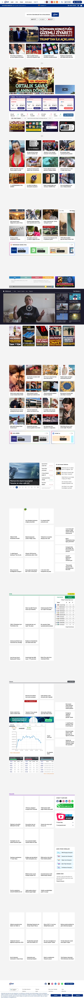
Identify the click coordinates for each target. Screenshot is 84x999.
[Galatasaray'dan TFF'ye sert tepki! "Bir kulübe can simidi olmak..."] (47, 601)
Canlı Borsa (71, 681)
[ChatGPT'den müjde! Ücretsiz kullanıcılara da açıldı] (24, 93)
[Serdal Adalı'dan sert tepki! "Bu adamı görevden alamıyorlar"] (14, 93)
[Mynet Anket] (57, 2)
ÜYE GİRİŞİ (68, 2)
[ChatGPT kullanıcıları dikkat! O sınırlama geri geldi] (60, 558)
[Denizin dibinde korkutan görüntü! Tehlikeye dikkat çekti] (50, 162)
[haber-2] (29, 336)
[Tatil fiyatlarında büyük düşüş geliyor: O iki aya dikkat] (17, 93)
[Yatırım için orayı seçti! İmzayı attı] (47, 817)
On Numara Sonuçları (67, 867)
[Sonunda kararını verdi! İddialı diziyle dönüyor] (47, 867)
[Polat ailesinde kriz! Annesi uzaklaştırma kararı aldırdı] (17, 403)
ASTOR (42, 771)
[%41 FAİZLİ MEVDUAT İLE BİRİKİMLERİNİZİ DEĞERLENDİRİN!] (35, 93)
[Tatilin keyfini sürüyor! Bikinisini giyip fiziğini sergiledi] (31, 883)
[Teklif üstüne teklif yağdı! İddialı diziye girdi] (47, 801)
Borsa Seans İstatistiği (53, 989)
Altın (42, 725)
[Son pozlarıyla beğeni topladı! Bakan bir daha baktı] (31, 834)
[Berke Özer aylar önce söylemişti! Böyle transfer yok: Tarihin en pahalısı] (41, 93)
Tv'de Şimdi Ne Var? (61, 825)
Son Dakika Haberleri (26, 989)
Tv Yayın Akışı (59, 822)
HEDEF (26, 769)
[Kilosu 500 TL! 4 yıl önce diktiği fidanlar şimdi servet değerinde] (50, 917)
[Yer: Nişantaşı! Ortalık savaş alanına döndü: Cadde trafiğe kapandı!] (16, 93)
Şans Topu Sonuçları (66, 863)
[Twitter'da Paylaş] (67, 880)
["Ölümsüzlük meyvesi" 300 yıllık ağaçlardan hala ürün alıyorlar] (60, 567)
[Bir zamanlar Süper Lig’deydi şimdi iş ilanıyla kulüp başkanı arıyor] (67, 145)
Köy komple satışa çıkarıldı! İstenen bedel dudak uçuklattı (69, 706)
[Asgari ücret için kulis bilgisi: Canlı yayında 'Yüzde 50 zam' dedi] (42, 93)
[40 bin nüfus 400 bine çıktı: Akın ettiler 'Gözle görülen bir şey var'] (39, 93)
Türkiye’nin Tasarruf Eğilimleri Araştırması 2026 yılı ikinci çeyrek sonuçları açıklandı (16, 943)
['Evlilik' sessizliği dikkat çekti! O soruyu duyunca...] (47, 883)
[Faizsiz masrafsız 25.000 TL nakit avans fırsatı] (23, 93)
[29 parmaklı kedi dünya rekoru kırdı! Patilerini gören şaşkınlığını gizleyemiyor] (50, 93)
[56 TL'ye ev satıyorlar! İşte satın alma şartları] (50, 370)
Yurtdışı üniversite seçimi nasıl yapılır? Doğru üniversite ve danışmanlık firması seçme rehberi (67, 943)
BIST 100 (14, 727)
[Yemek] (52, 2)
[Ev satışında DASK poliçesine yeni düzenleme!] (47, 513)
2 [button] (13, 487)
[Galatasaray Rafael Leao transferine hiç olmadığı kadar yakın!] (11, 93)
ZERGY (11, 763)
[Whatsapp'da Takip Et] (72, 801)
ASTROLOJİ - (51, 125)
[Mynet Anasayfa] (6, 1)
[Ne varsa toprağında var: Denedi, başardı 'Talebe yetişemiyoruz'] (50, 934)
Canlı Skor (71, 594)
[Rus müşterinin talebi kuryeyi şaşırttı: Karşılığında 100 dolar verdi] (51, 93)
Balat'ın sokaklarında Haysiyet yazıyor (49, 958)
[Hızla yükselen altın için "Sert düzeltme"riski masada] (26, 93)
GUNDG (26, 763)
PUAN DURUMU (60, 597)
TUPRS (42, 769)
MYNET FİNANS (17, 118)
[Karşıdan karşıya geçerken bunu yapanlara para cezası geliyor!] (33, 214)
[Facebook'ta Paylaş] (64, 880)
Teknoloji (37, 989)
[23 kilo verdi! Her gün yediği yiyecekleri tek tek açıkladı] (29, 93)
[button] (2, 2)
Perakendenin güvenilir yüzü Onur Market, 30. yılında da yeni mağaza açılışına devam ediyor (32, 943)
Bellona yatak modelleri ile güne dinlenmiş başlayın (67, 925)
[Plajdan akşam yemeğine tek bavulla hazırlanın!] (67, 370)
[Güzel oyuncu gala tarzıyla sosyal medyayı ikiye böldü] (17, 378)
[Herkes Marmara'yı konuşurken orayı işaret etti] (30, 93)
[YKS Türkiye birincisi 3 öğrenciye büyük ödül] (45, 93)
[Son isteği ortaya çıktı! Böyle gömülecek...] (33, 93)
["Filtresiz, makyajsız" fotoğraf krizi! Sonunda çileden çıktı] (31, 801)
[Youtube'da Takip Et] (69, 801)
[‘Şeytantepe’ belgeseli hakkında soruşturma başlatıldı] (13, 93)
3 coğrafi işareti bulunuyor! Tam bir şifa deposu (69, 724)
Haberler (24, 991)
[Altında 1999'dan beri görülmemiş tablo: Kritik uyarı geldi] (31, 546)
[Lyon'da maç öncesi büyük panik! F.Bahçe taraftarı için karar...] (16, 650)
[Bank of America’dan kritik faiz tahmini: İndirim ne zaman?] (31, 79)
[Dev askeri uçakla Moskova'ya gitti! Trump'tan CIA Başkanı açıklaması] (42, 34)
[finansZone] (65, 282)
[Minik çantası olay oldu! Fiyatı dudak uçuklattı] (47, 842)
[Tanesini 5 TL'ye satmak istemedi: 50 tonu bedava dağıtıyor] (50, 145)
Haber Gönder (70, 983)
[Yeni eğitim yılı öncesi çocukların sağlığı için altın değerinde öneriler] (33, 231)
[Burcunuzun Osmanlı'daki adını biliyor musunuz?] (67, 386)
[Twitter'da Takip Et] (60, 801)
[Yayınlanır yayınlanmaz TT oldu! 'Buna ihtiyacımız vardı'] (16, 850)
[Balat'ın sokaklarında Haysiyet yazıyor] (50, 950)
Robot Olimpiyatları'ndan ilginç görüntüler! (70, 540)
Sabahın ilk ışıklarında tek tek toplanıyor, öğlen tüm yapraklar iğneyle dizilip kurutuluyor (70, 744)
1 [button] (10, 487)
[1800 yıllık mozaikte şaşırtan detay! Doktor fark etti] (67, 222)
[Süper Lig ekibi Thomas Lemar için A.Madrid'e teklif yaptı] (31, 601)
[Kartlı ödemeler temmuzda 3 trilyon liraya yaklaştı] (16, 950)
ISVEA (11, 771)
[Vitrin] (49, 2)
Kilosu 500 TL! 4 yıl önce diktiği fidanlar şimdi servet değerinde (50, 926)
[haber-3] (42, 336)
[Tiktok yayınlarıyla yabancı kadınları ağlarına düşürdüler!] (50, 386)
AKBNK (42, 765)
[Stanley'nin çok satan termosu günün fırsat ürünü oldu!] (33, 419)
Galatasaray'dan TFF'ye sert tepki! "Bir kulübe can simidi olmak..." (19, 5)
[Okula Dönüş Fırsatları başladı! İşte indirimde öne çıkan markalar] (33, 386)
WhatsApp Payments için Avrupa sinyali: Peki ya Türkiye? (33, 926)
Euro (36, 725)
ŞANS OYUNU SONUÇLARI (63, 849)
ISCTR (42, 767)
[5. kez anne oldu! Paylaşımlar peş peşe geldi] (47, 554)
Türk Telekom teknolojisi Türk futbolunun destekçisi (67, 958)
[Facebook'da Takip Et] (57, 801)
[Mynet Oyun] (33, 126)
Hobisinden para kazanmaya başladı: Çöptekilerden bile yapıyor (33, 959)
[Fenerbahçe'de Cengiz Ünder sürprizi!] (47, 93)
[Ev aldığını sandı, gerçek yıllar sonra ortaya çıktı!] (50, 403)
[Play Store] (13, 989)
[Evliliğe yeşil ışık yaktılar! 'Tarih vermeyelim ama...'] (31, 850)
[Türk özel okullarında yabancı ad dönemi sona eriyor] (33, 403)
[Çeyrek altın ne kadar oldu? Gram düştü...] (33, 370)
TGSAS (11, 767)
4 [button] (19, 487)
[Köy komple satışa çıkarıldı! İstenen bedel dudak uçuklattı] (53, 93)
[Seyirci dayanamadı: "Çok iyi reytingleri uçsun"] (50, 214)
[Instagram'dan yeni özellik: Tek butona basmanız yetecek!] (60, 549)
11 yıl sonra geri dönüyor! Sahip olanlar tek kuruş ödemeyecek (70, 531)
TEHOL (26, 767)
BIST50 (18, 725)
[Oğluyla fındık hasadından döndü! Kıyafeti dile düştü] (16, 521)
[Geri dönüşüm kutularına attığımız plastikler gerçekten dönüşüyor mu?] (31, 513)
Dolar (30, 725)
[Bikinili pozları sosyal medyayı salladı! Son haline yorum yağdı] (31, 867)
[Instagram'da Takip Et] (63, 801)
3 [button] (16, 487)
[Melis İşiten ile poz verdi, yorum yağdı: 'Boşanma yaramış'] (67, 411)
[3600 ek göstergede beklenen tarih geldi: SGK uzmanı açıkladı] (22, 93)
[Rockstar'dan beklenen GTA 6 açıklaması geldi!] (50, 231)
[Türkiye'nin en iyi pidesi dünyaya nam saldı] (47, 530)
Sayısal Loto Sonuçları (67, 856)
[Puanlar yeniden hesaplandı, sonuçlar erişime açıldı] (17, 231)
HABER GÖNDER (72, 5)
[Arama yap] (62, 2)
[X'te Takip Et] (49, 984)
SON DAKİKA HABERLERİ (7, 5)
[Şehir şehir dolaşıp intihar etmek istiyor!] (17, 419)
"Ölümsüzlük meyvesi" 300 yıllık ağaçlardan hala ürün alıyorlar (70, 568)
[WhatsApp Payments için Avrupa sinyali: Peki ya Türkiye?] (33, 917)
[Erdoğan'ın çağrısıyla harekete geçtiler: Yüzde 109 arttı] (60, 715)
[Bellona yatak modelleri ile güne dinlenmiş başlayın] (67, 917)
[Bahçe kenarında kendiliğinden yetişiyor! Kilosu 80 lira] (16, 563)
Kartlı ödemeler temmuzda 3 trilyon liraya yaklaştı (16, 959)
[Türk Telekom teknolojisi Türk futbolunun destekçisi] (67, 950)
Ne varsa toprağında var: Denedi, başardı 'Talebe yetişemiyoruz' (50, 942)
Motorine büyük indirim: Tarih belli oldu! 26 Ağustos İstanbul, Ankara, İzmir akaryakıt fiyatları (70, 735)
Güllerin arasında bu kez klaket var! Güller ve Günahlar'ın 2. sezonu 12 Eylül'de (16, 926)
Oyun (63, 989)
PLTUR (26, 771)
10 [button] (37, 487)
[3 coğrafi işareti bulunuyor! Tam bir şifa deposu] (16, 546)
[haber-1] (15, 336)
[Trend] (47, 2)
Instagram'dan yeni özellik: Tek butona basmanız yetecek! (70, 549)
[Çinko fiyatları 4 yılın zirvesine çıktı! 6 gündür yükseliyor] (36, 93)
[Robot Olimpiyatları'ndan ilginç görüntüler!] (60, 540)
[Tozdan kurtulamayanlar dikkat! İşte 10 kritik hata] (32, 93)
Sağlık (36, 991)
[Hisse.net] (17, 126)
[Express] (54, 2)
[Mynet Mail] (81, 5)
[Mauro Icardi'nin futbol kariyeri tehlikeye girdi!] (48, 93)
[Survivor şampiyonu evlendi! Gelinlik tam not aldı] (16, 875)
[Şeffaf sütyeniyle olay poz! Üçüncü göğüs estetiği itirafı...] (17, 153)
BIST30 (24, 725)
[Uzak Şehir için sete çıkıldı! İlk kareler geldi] (16, 834)
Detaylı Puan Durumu (70, 627)
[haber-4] (55, 336)
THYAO (42, 763)
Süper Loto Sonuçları (67, 860)
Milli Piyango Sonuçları (67, 852)
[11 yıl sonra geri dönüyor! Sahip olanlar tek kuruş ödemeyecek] (60, 531)
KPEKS (11, 765)
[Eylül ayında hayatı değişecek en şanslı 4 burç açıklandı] (17, 214)
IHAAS (26, 765)
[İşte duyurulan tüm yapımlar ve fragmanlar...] (50, 419)
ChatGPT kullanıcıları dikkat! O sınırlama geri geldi (69, 559)
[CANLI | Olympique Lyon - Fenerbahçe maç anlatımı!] (16, 609)
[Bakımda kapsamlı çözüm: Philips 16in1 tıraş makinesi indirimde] (31, 530)
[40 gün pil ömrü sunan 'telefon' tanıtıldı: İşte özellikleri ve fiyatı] (33, 145)
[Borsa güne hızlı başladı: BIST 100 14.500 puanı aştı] (31, 563)
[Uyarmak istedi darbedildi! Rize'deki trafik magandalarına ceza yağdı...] (20, 93)
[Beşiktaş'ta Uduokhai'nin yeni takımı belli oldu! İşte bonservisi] (31, 634)
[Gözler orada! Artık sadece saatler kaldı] (16, 697)
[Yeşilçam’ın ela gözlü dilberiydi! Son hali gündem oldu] (16, 809)
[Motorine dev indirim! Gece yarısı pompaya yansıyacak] (31, 689)
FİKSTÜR (70, 597)
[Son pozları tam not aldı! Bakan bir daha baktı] (31, 817)
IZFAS (11, 769)
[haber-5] (69, 336)
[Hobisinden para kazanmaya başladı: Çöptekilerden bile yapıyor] (33, 950)
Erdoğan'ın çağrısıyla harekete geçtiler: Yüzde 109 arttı (69, 716)
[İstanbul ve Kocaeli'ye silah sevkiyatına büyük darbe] (10, 93)
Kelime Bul (64, 991)
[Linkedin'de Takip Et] (66, 801)
